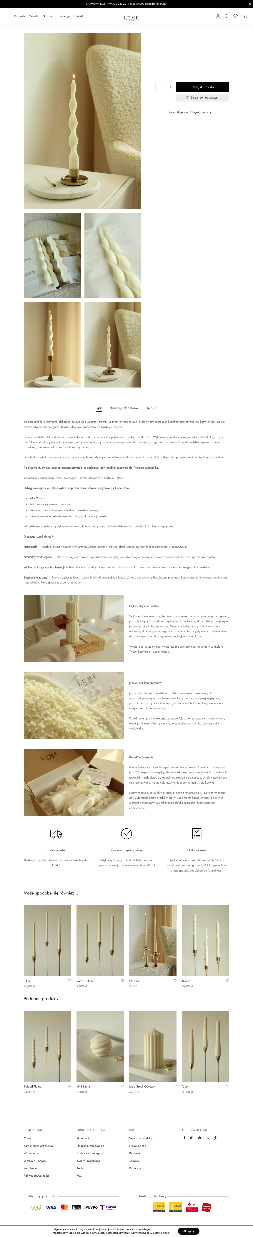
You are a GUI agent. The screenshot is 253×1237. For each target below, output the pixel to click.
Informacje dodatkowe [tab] (124, 407)
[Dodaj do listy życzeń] (69, 980)
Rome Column (85, 981)
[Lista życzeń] (236, 16)
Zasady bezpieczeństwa (38, 1146)
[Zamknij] (249, 3)
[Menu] (8, 16)
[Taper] (205, 1046)
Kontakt (78, 16)
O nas (27, 1138)
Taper (185, 1086)
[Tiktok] (215, 1138)
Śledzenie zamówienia (90, 1146)
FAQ (79, 1175)
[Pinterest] (176, 125)
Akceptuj (188, 1231)
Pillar (27, 981)
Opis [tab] (99, 407)
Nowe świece (137, 1146)
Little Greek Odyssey (142, 1086)
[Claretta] (153, 940)
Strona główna (163, 40)
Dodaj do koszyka (203, 87)
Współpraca (31, 1153)
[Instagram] (192, 1138)
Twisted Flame (32, 1086)
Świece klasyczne (178, 112)
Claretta (134, 981)
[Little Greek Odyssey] (153, 1046)
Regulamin (30, 1168)
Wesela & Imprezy (35, 1161)
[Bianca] (205, 940)
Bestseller (135, 1153)
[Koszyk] (245, 16)
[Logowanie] (218, 16)
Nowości (48, 16)
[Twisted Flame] (47, 1046)
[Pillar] (47, 940)
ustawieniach (161, 1233)
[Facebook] (171, 125)
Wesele (33, 16)
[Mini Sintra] (100, 1046)
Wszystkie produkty (185, 40)
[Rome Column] (100, 940)
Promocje (64, 16)
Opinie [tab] (151, 407)
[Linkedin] (207, 1138)
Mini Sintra (83, 1086)
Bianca (186, 981)
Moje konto (83, 1138)
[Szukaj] (226, 16)
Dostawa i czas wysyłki (90, 1153)
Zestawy (134, 1161)
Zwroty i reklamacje (88, 1161)
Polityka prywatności (36, 1175)
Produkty (19, 16)
